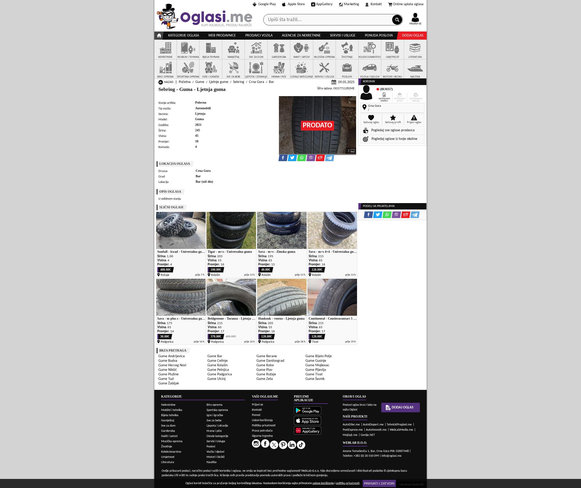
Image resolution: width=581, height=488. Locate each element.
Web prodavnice (222, 35)
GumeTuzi (166, 379)
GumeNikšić (167, 370)
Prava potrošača (262, 430)
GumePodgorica (219, 374)
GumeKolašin (217, 365)
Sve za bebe (214, 420)
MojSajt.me (350, 435)
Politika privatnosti (264, 425)
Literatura (167, 462)
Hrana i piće (214, 431)
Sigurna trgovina (262, 436)
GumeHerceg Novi (172, 365)
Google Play (267, 4)
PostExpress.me (353, 430)
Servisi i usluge (342, 35)
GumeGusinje (315, 361)
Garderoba (168, 431)
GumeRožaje (266, 374)
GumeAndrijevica (171, 356)
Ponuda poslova (379, 35)
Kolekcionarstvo (171, 452)
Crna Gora (256, 82)
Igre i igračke (215, 415)
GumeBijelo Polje (318, 356)
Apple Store (296, 4)
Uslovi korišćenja (262, 420)
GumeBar (214, 356)
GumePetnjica (218, 370)
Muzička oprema (171, 441)
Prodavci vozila (259, 35)
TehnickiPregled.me (399, 424)
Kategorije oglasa (183, 35)
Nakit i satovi (169, 436)
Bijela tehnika (169, 415)
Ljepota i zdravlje (217, 425)
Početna (185, 82)
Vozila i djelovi (215, 452)
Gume (199, 82)
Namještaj (167, 420)
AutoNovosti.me (376, 430)
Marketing (351, 4)
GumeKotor (265, 365)
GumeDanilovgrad (270, 361)
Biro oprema (214, 405)
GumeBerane (266, 356)
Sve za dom (168, 425)
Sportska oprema (217, 410)
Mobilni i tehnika (171, 410)
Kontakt (376, 4)
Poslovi (211, 446)
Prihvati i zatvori (379, 483)
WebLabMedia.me (401, 430)
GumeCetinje (217, 361)
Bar (271, 82)
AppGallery (324, 4)
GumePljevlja (315, 370)
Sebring (238, 82)
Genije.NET (368, 435)
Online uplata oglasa (408, 4)
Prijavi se (257, 404)
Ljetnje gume (218, 82)
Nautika (212, 462)
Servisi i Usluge (216, 441)
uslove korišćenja (323, 483)
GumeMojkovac (317, 365)
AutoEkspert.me (373, 424)
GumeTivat (314, 374)
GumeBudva (167, 361)
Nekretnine (168, 405)
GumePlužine (168, 374)
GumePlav (264, 370)
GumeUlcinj (216, 379)
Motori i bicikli (215, 457)
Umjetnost (168, 457)
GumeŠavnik (315, 379)
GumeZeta (264, 379)
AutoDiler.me (351, 424)
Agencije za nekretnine (301, 35)
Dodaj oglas (412, 35)
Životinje (166, 446)
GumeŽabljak (168, 383)
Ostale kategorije (217, 436)
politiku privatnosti (347, 483)
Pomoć (256, 415)
